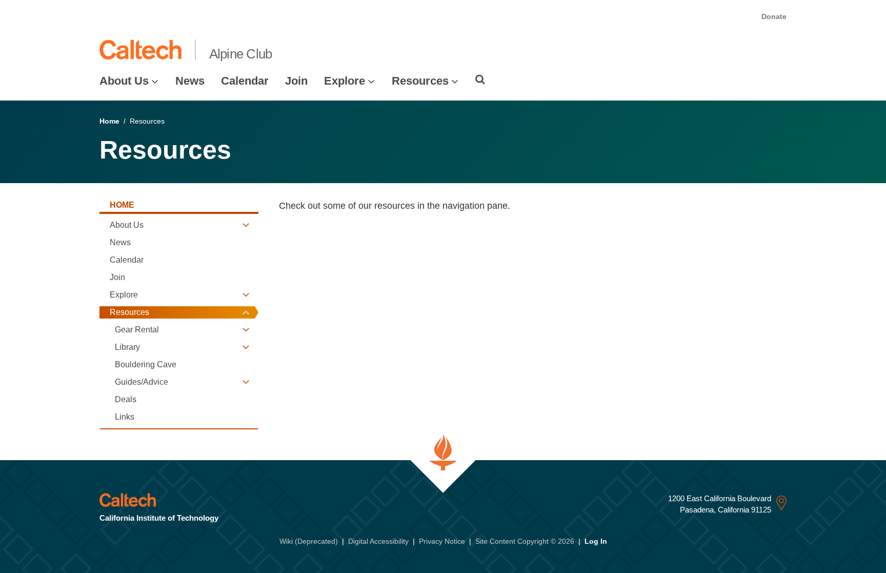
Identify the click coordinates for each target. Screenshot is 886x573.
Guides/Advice (141, 382)
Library (127, 347)
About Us (124, 80)
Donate (774, 16)
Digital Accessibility (378, 541)
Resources (420, 80)
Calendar (245, 80)
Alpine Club (240, 54)
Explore (344, 80)
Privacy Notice (442, 541)
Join (296, 80)
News (190, 80)
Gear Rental (137, 329)
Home (109, 121)
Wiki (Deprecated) (308, 541)
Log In (596, 541)
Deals (125, 399)
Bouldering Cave (145, 364)
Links (124, 416)
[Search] (480, 79)
